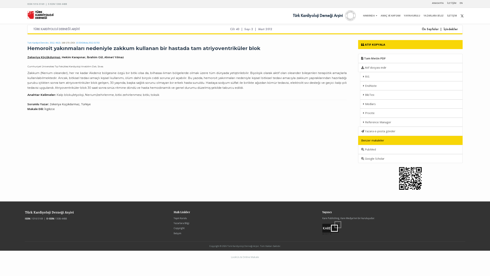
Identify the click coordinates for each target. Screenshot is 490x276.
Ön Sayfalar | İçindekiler (440, 29)
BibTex (369, 95)
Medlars (370, 104)
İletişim (177, 233)
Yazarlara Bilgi (181, 223)
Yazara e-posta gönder (379, 131)
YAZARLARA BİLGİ (434, 15)
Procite (369, 113)
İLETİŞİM (451, 3)
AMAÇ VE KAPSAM (390, 15)
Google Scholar (374, 158)
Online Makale (251, 257)
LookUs (235, 257)
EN (461, 3)
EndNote (370, 86)
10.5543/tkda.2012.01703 (88, 43)
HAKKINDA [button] (369, 15)
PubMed (370, 149)
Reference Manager (377, 122)
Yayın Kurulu (180, 218)
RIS (366, 76)
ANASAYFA (438, 3)
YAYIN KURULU (412, 15)
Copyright (179, 228)
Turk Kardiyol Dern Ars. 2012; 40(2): (44, 43)
